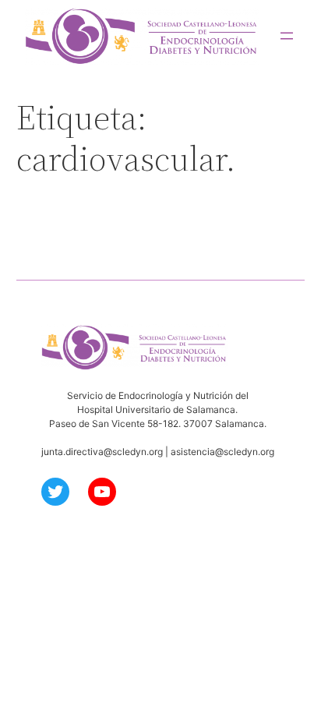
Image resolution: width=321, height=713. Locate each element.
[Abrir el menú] (286, 35)
